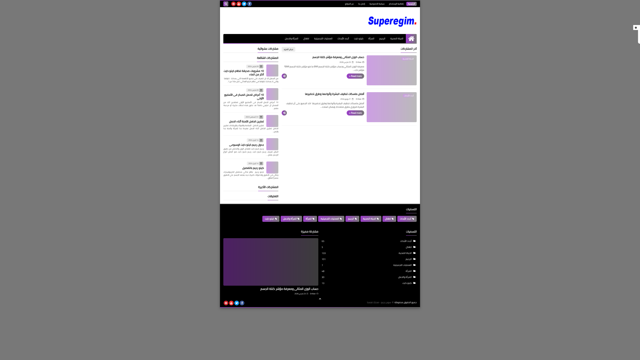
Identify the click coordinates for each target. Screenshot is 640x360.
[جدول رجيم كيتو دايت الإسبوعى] (272, 144)
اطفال (306, 38)
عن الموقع (349, 4)
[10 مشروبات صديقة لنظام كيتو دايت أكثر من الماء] (272, 70)
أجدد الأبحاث (343, 38)
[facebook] (249, 4)
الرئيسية (411, 4)
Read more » (355, 76)
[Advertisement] (284, 18)
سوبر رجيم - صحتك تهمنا (379, 302)
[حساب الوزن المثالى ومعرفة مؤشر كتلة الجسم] (270, 262)
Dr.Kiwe (313, 293)
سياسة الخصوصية (377, 4)
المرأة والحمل (291, 38)
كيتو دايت (358, 38)
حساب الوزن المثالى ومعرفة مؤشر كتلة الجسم (338, 57)
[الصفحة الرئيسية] (411, 38)
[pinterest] (233, 4)
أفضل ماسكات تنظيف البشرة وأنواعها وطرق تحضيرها (334, 93)
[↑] (320, 298)
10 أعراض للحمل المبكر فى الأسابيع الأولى (244, 96)
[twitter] (244, 4)
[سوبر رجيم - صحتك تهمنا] (392, 20)
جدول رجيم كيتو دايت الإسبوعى (246, 144)
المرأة (371, 38)
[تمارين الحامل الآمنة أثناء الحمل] (272, 121)
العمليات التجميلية (323, 38)
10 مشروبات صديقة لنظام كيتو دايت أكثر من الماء (244, 72)
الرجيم (382, 38)
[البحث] (225, 3)
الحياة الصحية (396, 38)
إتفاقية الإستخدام (396, 4)
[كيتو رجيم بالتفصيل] (272, 168)
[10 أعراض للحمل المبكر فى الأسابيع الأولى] (272, 94)
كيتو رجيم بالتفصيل (253, 167)
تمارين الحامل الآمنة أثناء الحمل (246, 121)
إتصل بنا (361, 4)
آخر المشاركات (409, 48)
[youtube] (238, 4)
